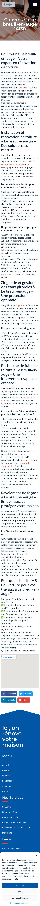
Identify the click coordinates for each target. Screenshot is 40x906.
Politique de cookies (18, 903)
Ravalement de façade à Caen (16, 827)
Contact (5, 791)
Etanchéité (7, 832)
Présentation (8, 770)
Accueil (5, 765)
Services (6, 775)
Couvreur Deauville (11, 848)
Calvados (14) (25, 87)
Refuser (20, 892)
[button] (37, 855)
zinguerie (20, 305)
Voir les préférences (20, 898)
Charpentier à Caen (11, 817)
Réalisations (8, 780)
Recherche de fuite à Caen (14, 822)
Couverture (7, 807)
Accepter (20, 886)
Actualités (6, 786)
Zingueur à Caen (9, 812)
